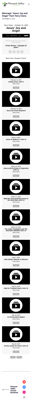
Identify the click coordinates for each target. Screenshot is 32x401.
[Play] (4, 36)
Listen (16, 87)
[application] (16, 35)
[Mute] (22, 36)
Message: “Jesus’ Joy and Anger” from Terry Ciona (14, 14)
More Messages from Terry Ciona (15, 40)
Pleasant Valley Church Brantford (14, 390)
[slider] (26, 35)
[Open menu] (29, 4)
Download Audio (16, 42)
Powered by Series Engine (16, 362)
